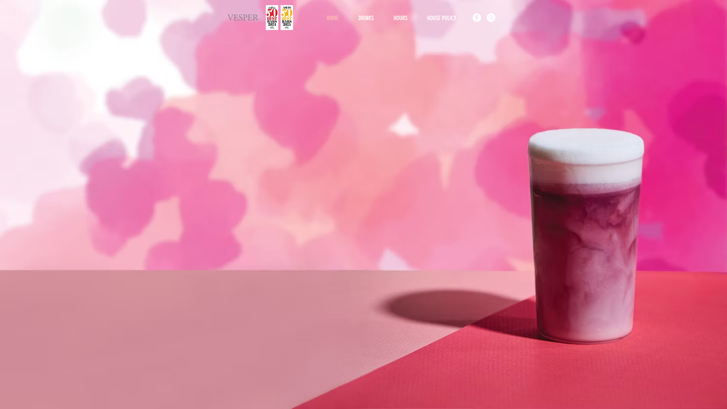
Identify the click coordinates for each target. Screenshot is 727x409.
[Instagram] (491, 17)
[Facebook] (477, 17)
